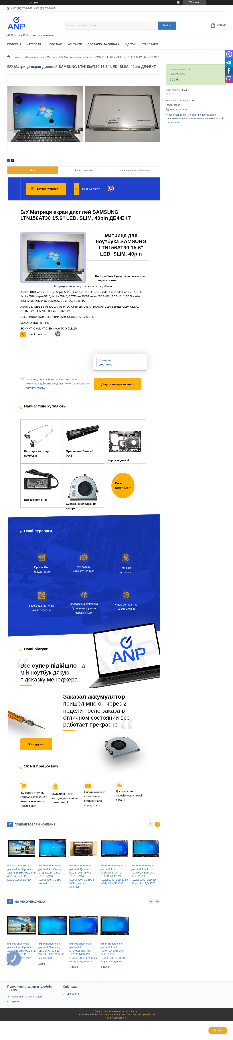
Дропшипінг (73, 993)
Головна (14, 44)
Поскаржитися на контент (111, 1014)
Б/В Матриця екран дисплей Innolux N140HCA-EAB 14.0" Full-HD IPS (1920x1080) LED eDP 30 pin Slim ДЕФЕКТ (144, 874)
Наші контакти (91, 188)
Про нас (55, 44)
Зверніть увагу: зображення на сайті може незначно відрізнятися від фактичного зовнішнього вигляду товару (57, 383)
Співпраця (150, 44)
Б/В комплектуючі (34, 56)
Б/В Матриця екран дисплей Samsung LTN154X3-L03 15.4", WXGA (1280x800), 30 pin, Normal (51, 950)
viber (110, 189)
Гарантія (15, 1001)
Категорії (34, 44)
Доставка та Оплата (103, 44)
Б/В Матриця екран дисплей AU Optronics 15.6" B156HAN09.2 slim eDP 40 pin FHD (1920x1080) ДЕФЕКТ (21, 872)
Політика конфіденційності (141, 1014)
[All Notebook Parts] (36, 23)
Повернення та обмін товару (26, 996)
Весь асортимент (123, 485)
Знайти (167, 25)
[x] (12, 160)
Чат (220, 1030)
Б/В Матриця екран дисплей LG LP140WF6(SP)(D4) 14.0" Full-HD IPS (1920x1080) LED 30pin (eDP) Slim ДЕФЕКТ (114, 874)
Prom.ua (134, 1011)
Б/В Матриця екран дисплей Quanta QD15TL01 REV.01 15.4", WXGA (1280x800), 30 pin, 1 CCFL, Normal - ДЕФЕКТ (81, 876)
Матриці (52, 56)
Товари (16, 56)
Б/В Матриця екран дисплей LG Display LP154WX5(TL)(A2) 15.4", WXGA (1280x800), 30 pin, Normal (50, 874)
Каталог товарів (47, 188)
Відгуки (130, 44)
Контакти (75, 44)
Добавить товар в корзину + (113, 380)
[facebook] (8, 160)
